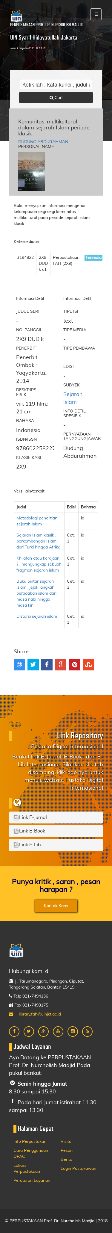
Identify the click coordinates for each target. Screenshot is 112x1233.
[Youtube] (58, 1031)
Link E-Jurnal (32, 817)
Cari (57, 97)
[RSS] (87, 1031)
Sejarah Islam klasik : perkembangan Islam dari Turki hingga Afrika (38, 541)
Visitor (67, 1142)
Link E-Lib (29, 844)
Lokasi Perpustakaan (26, 1169)
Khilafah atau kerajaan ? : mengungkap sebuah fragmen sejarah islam (39, 564)
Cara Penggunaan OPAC (30, 1154)
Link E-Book (31, 831)
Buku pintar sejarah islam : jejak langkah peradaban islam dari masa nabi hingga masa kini (36, 593)
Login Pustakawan (78, 1168)
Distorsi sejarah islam (36, 616)
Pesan (67, 1151)
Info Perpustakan (29, 1142)
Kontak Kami (56, 906)
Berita (66, 1160)
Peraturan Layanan (31, 1180)
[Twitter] (29, 1031)
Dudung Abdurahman (43, 142)
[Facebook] (14, 1031)
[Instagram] (72, 1031)
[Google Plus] (43, 1031)
